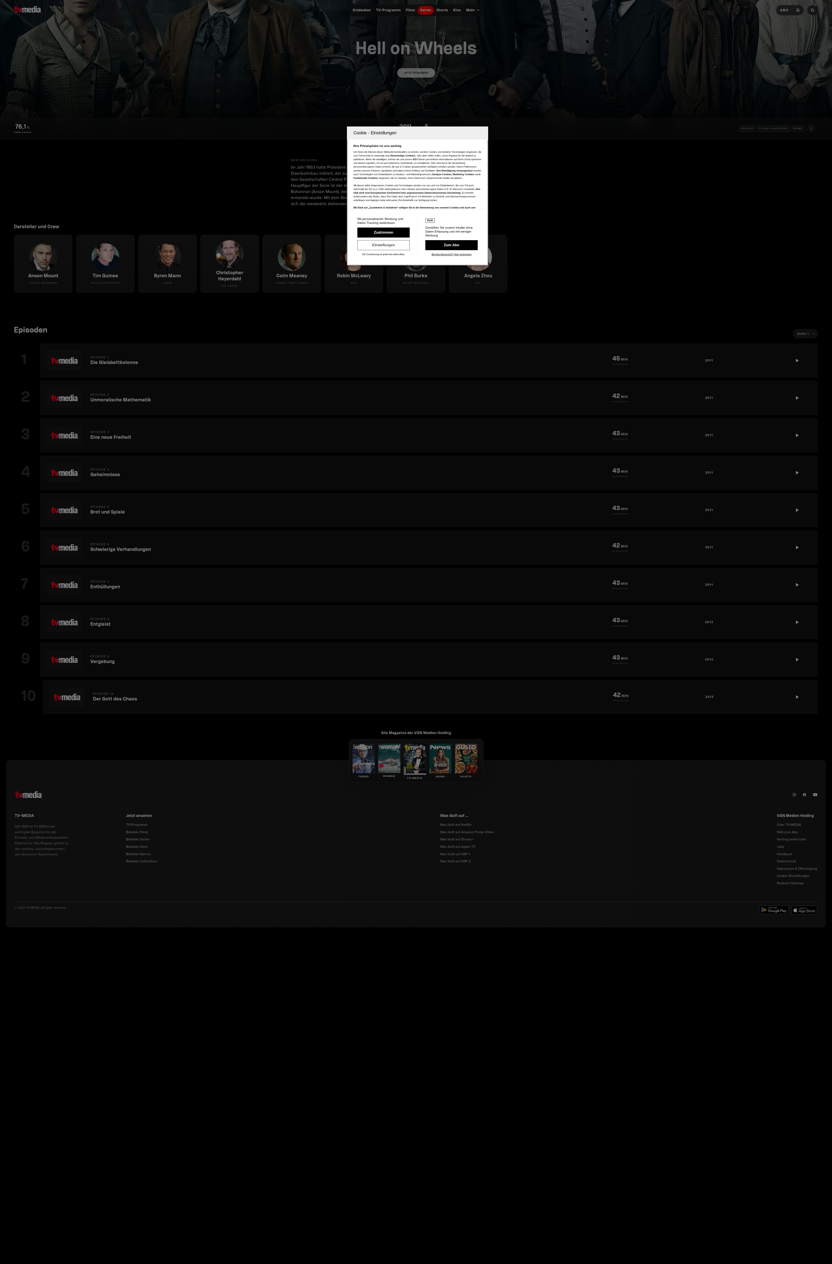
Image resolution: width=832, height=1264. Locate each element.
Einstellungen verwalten (383, 245)
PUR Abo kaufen (451, 245)
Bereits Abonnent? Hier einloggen (452, 254)
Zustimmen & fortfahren (383, 233)
